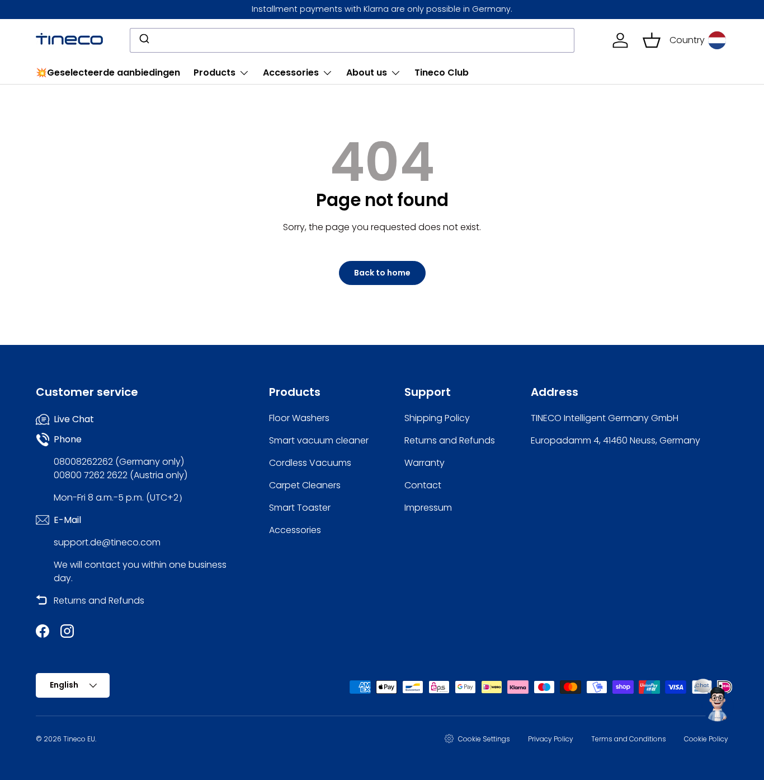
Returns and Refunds (99, 600)
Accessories (291, 72)
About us (366, 72)
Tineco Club (441, 72)
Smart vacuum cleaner (319, 440)
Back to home (382, 272)
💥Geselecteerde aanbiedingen (108, 72)
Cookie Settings (484, 739)
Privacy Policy (550, 739)
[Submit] (143, 40)
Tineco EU (79, 739)
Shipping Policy (437, 418)
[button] (651, 40)
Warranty (424, 462)
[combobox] (352, 40)
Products (214, 72)
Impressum (428, 507)
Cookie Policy (706, 739)
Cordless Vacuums (310, 462)
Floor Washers (299, 418)
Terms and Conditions (628, 739)
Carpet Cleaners (305, 485)
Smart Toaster (300, 507)
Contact (422, 485)
